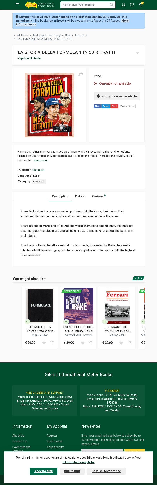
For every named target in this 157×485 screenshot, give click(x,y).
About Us (18, 435)
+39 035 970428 (63, 400)
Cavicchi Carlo (73, 334)
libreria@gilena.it (105, 398)
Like (97, 106)
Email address (127, 106)
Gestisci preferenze (106, 471)
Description (60, 196)
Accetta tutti (43, 471)
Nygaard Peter (40, 334)
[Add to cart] (51, 342)
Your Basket (54, 441)
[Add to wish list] (44, 342)
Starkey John (117, 334)
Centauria (38, 170)
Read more (41, 160)
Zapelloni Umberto (29, 58)
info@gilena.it (33, 400)
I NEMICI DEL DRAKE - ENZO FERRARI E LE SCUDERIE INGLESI (78, 329)
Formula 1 (38, 181)
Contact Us (19, 441)
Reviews (99, 196)
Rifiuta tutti (72, 471)
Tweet (105, 106)
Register (52, 435)
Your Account (55, 447)
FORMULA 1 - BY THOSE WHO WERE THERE (40, 329)
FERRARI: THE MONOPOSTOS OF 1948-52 (117, 329)
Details (80, 196)
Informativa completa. (79, 462)
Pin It (114, 106)
